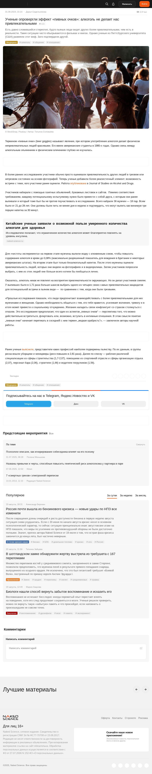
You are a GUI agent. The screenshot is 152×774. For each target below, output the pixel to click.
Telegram (28, 404)
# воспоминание (27, 613)
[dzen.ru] (133, 765)
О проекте (130, 718)
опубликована (78, 183)
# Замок (25, 579)
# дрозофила (45, 613)
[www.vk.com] (120, 765)
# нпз (89, 542)
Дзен (76, 404)
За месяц (140, 495)
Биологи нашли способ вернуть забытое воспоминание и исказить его (59, 591)
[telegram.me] (139, 765)
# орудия (37, 579)
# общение (38, 42)
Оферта (105, 718)
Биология (11, 613)
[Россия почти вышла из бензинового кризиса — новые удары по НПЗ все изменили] (133, 520)
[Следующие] (145, 689)
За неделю (126, 495)
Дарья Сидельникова (36, 12)
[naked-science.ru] (146, 765)
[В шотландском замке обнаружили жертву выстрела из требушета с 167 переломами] (133, 565)
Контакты (117, 718)
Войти (144, 4)
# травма (94, 579)
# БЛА (46, 542)
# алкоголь (25, 42)
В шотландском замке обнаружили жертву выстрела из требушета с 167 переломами (60, 556)
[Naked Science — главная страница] (18, 4)
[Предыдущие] (136, 689)
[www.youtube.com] (126, 765)
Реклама (143, 718)
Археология (13, 579)
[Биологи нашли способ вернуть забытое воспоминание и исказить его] (133, 602)
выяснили (28, 349)
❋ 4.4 (41, 24)
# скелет (63, 579)
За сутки (112, 495)
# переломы (50, 579)
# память (68, 613)
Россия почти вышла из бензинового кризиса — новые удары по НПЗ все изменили (61, 511)
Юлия (29, 469)
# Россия (99, 542)
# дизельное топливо (62, 542)
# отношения (53, 42)
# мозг (57, 613)
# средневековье (79, 579)
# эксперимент (83, 613)
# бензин (35, 542)
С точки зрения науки (17, 542)
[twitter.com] (113, 765)
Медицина (11, 42)
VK (123, 404)
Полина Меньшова (36, 457)
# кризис (79, 542)
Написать (127, 4)
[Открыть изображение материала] (76, 87)
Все (51, 433)
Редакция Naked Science (38, 481)
